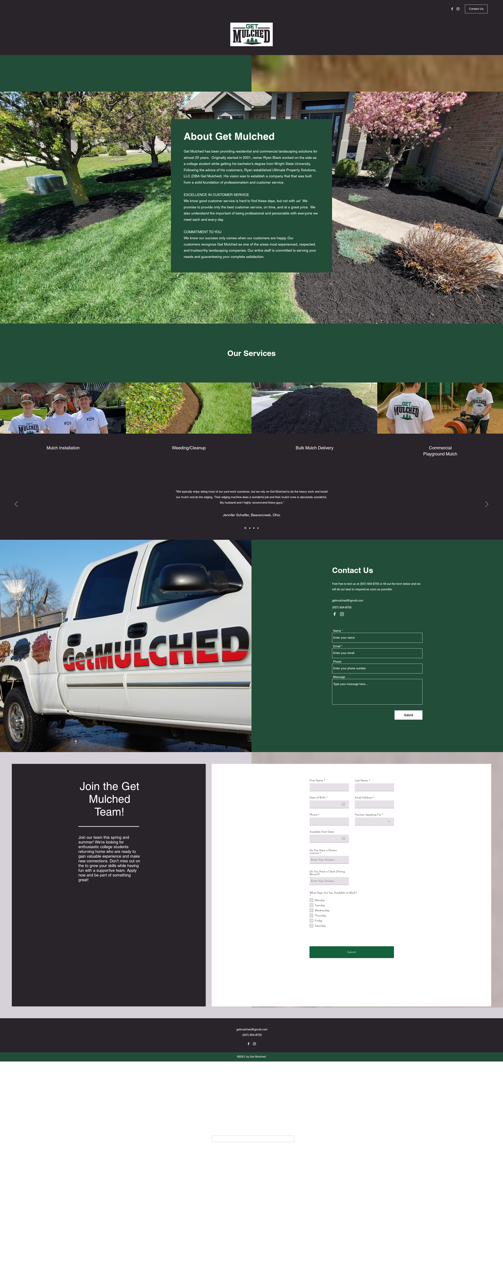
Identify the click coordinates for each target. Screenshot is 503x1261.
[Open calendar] (343, 804)
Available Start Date (322, 831)
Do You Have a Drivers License (323, 851)
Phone (337, 661)
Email (336, 646)
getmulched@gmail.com (347, 600)
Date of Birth (319, 797)
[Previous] (16, 504)
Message (339, 676)
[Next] (486, 504)
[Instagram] (458, 9)
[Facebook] (452, 9)
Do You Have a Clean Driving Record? (327, 873)
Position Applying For (368, 814)
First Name (316, 780)
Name (337, 630)
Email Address (364, 797)
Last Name (361, 780)
